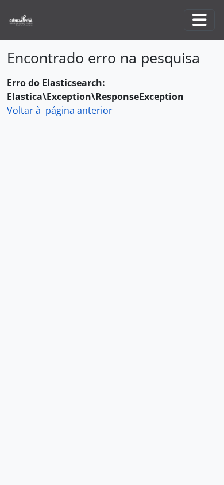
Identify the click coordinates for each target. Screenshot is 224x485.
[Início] (25, 20)
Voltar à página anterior (60, 110)
